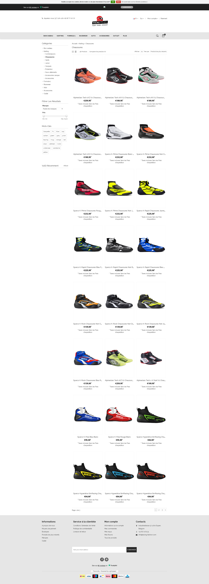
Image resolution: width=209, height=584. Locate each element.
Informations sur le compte (114, 525)
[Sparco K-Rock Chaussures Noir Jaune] (151, 301)
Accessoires (104, 36)
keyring (45, 140)
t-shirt (59, 144)
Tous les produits (110, 538)
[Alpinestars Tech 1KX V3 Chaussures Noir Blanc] (119, 75)
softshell (52, 144)
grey (58, 135)
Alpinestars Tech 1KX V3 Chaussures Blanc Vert (155, 98)
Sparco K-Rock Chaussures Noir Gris (119, 324)
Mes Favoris (108, 535)
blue (57, 131)
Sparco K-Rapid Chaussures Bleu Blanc (152, 267)
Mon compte (152, 18)
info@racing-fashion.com (147, 535)
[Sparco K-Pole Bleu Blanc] (87, 414)
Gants (47, 60)
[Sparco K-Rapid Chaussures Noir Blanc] (119, 244)
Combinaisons (50, 54)
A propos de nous (48, 525)
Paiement (164, 18)
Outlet (116, 36)
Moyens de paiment (49, 529)
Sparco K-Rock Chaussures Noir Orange (89, 324)
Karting (60, 36)
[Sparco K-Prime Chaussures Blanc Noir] (119, 131)
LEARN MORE (127, 7)
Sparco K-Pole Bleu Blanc (87, 437)
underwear (47, 148)
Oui (113, 2)
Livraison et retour (79, 532)
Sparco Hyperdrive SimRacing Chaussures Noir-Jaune (94, 493)
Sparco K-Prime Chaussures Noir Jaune (120, 211)
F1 (53, 131)
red (64, 140)
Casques (48, 66)
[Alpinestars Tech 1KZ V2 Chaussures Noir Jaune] (119, 358)
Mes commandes (110, 529)
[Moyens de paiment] (104, 577)
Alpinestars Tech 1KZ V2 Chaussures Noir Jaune (124, 380)
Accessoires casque (52, 75)
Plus (125, 36)
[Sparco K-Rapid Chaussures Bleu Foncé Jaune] (87, 244)
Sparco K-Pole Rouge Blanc (119, 437)
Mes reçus (108, 532)
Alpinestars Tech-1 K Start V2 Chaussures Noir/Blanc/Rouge (161, 380)
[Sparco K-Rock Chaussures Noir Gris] (119, 301)
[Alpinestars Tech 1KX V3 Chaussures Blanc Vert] (151, 75)
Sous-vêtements (51, 72)
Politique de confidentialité (82, 529)
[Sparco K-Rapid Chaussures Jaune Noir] (151, 188)
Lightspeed (112, 571)
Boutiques (45, 532)
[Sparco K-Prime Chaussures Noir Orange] (151, 131)
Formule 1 (71, 36)
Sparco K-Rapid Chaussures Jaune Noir (152, 211)
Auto (93, 36)
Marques (45, 538)
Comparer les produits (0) (97, 51)
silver (45, 144)
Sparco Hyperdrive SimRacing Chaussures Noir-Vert (157, 437)
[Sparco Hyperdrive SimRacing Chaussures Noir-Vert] (151, 414)
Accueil (74, 43)
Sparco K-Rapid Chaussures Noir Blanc (120, 267)
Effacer (66, 166)
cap (63, 131)
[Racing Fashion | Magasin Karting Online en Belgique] (100, 21)
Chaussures (90, 43)
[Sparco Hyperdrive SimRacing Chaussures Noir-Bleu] (119, 471)
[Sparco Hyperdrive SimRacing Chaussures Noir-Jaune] (87, 471)
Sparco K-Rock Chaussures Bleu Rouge (89, 380)
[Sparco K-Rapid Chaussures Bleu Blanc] (151, 244)
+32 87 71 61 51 (69, 18)
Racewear (83, 36)
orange (58, 140)
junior (64, 135)
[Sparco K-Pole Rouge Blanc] (119, 414)
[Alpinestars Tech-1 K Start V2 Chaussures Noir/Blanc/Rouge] (151, 358)
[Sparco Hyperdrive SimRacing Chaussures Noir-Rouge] (151, 471)
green (52, 135)
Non (118, 2)
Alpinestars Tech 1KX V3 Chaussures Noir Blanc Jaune (94, 154)
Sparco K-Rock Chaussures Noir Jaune (152, 324)
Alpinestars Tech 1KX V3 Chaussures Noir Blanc (124, 98)
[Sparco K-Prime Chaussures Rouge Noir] (87, 188)
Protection (48, 69)
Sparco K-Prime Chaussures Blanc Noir (120, 154)
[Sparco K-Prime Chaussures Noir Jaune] (119, 188)
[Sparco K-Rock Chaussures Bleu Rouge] (87, 358)
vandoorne (56, 148)
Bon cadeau (48, 36)
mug (52, 140)
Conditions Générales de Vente (84, 525)
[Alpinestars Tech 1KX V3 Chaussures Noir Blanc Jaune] (87, 131)
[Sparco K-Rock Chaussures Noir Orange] (87, 301)
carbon (45, 135)
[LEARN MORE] (173, 7)
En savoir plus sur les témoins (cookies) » (135, 2)
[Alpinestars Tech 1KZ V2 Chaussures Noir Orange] (87, 75)
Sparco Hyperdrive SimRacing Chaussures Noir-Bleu (126, 493)
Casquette (46, 131)
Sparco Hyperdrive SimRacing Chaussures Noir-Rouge (158, 493)
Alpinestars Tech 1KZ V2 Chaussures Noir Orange (92, 98)
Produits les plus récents (50, 535)
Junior (47, 63)
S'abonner (131, 550)
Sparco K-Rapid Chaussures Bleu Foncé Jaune (91, 267)
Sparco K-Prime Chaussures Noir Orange (153, 154)
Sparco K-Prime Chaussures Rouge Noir (89, 211)
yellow (45, 152)
